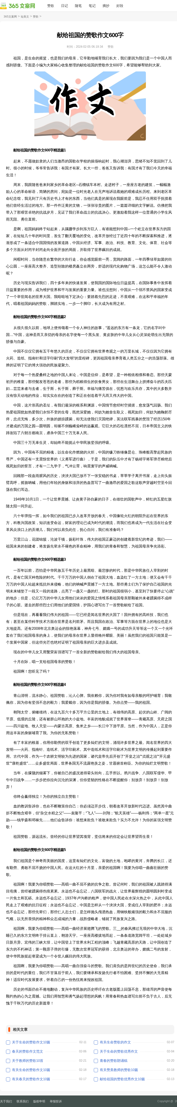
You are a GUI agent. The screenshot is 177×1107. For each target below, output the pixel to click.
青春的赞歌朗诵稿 (113, 1061)
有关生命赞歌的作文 (115, 1042)
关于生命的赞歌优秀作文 (119, 1051)
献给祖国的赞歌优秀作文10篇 (122, 1079)
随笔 (78, 6)
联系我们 (23, 1101)
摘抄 (106, 6)
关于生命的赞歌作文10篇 (31, 1042)
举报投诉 (56, 1101)
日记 (64, 6)
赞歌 (50, 6)
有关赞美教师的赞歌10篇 (119, 1070)
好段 (119, 6)
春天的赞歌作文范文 (27, 1051)
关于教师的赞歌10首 (27, 1061)
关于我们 (6, 1101)
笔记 (92, 6)
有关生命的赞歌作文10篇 (31, 1070)
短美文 (25, 16)
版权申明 (39, 1101)
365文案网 (10, 16)
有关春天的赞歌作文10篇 (31, 1079)
